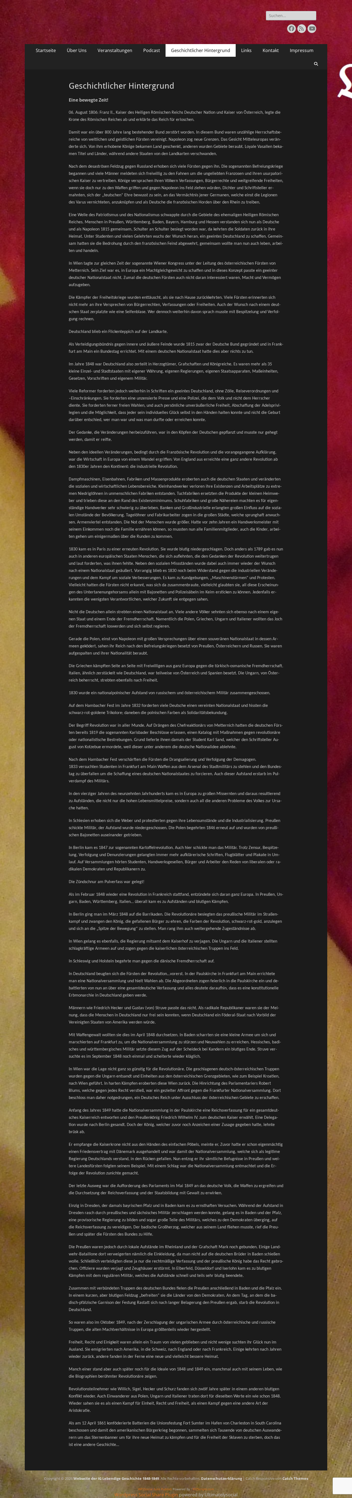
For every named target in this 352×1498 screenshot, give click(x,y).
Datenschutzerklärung (221, 1478)
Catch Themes (295, 1478)
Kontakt (271, 50)
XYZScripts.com (203, 1489)
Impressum (302, 50)
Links (246, 50)
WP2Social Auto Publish (155, 1489)
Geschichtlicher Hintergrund (200, 50)
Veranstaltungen (115, 50)
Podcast (151, 50)
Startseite (46, 50)
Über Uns (77, 50)
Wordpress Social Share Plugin (146, 1495)
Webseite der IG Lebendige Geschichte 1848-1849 (116, 1478)
